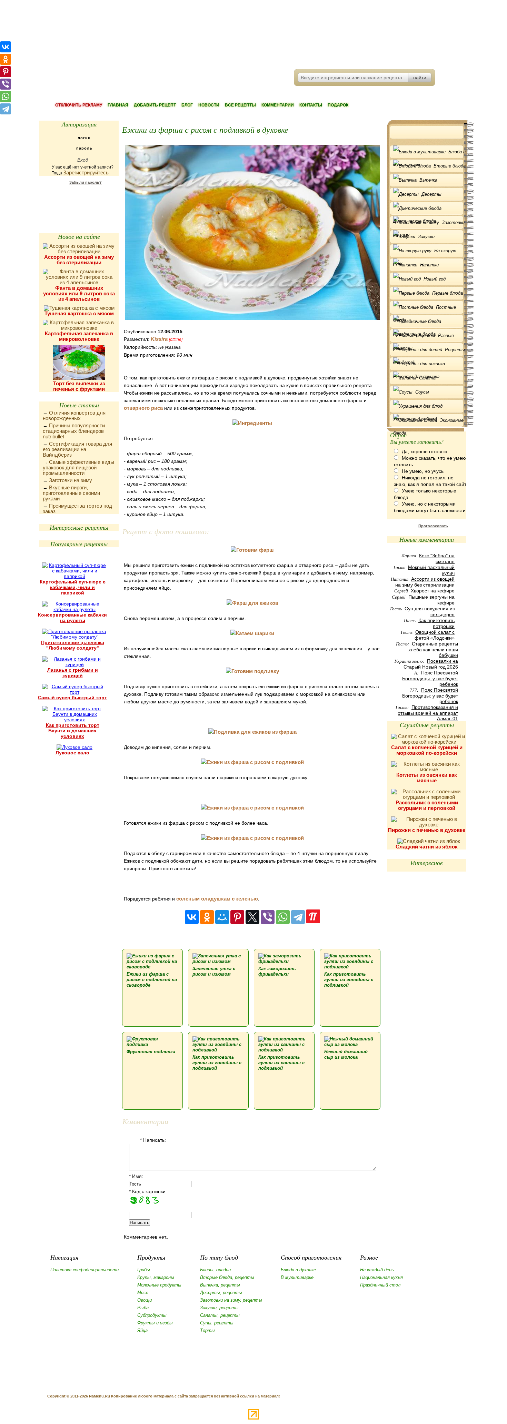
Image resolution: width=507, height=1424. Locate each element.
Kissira (159, 339)
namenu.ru (145, 34)
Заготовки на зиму (70, 480)
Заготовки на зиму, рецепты (231, 1300)
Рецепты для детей (429, 351)
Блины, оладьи (215, 1269)
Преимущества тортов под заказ (77, 508)
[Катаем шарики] (252, 633)
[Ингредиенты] (252, 423)
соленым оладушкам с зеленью (217, 899)
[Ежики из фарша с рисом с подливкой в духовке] (252, 232)
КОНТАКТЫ (310, 105)
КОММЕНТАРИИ (277, 105)
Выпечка (428, 180)
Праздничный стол (380, 1285)
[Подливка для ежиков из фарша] (252, 732)
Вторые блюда (450, 166)
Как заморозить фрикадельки (277, 971)
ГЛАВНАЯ (118, 105)
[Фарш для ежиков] (252, 603)
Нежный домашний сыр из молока (346, 1054)
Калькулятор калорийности (79, 200)
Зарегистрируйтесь (86, 172)
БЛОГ (187, 105)
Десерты (431, 194)
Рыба (143, 1307)
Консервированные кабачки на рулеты (72, 617)
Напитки (429, 264)
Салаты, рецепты (220, 1315)
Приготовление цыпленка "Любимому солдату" (72, 645)
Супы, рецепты (216, 1322)
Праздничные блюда (428, 321)
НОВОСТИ (208, 105)
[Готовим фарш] (252, 550)
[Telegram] (298, 917)
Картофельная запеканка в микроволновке (79, 336)
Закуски (426, 236)
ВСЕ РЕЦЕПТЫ (240, 105)
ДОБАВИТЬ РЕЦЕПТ (155, 105)
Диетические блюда (428, 208)
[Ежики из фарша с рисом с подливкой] (252, 762)
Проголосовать (433, 526)
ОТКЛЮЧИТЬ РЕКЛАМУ (78, 105)
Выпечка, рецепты (220, 1285)
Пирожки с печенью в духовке (426, 830)
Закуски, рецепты (219, 1307)
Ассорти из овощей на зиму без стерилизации (79, 259)
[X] (252, 917)
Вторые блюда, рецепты (227, 1277)
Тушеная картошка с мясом (79, 313)
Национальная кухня (381, 1277)
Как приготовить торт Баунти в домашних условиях (72, 730)
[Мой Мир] (222, 917)
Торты (207, 1330)
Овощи (144, 1300)
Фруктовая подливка (151, 1051)
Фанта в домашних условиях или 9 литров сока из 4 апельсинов (79, 293)
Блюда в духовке (298, 1269)
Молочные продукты (159, 1285)
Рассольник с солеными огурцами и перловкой (427, 805)
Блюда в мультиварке (429, 153)
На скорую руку (424, 252)
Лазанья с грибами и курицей (72, 672)
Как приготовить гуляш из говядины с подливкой (348, 980)
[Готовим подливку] (252, 671)
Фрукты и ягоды (155, 1322)
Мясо (142, 1292)
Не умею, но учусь (423, 471)
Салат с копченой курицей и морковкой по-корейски (427, 750)
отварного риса (143, 408)
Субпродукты (152, 1315)
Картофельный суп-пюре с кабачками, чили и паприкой (73, 587)
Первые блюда (447, 293)
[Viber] (268, 917)
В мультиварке (297, 1277)
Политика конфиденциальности (84, 1269)
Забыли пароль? (85, 182)
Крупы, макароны (155, 1277)
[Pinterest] (237, 917)
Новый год (435, 279)
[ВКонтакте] (192, 917)
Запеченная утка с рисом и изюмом (213, 971)
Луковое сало (72, 752)
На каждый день (377, 1269)
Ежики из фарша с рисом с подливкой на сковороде (152, 980)
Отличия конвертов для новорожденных (74, 415)
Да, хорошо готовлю (424, 451)
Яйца (142, 1330)
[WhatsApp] (283, 917)
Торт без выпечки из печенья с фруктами (79, 386)
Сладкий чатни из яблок (427, 847)
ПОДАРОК (338, 105)
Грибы (143, 1269)
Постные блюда (424, 309)
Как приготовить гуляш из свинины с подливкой (281, 1063)
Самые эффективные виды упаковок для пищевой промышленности (78, 467)
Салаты (428, 377)
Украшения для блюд (428, 406)
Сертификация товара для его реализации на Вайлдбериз (77, 449)
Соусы (422, 392)
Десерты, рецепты (221, 1292)
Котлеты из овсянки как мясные (426, 777)
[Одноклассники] (207, 917)
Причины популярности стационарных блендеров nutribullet (74, 431)
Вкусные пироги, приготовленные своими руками (71, 493)
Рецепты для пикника (428, 363)
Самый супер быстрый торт (72, 697)
